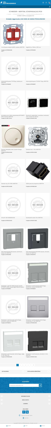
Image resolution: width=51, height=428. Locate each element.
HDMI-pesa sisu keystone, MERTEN (35, 183)
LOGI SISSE (23, 19)
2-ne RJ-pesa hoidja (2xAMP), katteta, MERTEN (12, 47)
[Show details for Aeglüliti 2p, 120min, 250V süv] (38, 34)
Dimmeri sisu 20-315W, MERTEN (9, 183)
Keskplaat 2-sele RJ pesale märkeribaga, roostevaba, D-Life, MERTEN (36, 320)
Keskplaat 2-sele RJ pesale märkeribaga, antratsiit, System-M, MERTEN (11, 320)
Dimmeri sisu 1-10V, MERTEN (33, 149)
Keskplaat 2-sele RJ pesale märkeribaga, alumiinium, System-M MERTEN (36, 286)
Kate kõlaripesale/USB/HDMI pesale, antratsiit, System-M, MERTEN (37, 252)
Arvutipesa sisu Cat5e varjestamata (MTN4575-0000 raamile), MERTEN (13, 116)
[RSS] (27, 412)
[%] (2, 125)
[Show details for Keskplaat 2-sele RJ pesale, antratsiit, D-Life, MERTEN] (38, 341)
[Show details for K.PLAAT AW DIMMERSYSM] (13, 204)
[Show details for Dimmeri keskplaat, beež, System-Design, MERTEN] (13, 136)
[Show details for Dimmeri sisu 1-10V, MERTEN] (38, 136)
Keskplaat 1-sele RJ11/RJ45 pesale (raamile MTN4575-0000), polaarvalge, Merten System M (12, 287)
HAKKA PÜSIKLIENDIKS (37, 19)
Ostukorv (49, 2)
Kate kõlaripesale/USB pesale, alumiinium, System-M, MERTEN (11, 252)
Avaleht (9, 14)
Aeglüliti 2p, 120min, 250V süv (33, 47)
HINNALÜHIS (5, 125)
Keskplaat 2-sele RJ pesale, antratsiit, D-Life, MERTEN (37, 354)
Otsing (49, 6)
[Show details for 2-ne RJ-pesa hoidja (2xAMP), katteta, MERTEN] (13, 34)
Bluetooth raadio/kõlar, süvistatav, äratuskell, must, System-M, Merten (37, 116)
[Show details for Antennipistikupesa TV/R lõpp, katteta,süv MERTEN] (13, 68)
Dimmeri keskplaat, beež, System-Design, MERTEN (11, 150)
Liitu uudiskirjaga (40, 385)
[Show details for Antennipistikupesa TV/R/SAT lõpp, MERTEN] (38, 68)
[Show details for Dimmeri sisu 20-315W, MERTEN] (13, 170)
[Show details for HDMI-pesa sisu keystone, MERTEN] (38, 170)
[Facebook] (23, 412)
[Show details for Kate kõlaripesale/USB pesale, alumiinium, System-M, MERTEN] (13, 239)
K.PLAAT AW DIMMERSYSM (8, 217)
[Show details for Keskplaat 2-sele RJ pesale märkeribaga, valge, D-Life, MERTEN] (13, 341)
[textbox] (24, 6)
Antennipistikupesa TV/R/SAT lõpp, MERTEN (37, 81)
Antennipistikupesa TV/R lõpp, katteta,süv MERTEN (11, 82)
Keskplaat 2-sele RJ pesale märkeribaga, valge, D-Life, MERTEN (12, 354)
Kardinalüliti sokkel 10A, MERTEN (34, 217)
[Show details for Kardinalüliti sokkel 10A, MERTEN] (38, 204)
